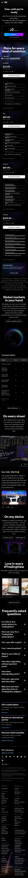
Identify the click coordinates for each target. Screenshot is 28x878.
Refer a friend (5, 848)
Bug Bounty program (20, 850)
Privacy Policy (18, 842)
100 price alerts (9, 145)
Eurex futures (18, 810)
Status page (18, 852)
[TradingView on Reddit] (3, 760)
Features (17, 788)
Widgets (17, 856)
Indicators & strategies (7, 866)
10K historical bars (9, 89)
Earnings (4, 818)
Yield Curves (5, 828)
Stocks (3, 793)
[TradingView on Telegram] (21, 757)
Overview (17, 798)
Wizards (4, 868)
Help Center (18, 822)
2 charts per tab (9, 83)
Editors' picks (5, 861)
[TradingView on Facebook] (6, 757)
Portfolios (4, 826)
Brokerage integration (20, 871)
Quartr (22, 778)
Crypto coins (5, 798)
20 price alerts (8, 95)
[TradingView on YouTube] (10, 757)
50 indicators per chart (11, 237)
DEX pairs (4, 802)
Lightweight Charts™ (20, 860)
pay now (17, 78)
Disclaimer (17, 840)
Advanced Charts (19, 861)
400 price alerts (9, 196)
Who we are (18, 816)
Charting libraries (19, 858)
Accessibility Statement (18, 846)
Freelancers (4, 870)
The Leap (17, 803)
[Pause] (25, 464)
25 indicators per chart (11, 187)
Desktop (4, 840)
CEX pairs (4, 800)
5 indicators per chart (10, 86)
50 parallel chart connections (12, 193)
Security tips (18, 848)
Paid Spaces (5, 871)
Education (4, 860)
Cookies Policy (18, 843)
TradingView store (19, 830)
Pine (3, 803)
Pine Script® (5, 833)
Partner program (19, 873)
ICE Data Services (19, 767)
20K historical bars (9, 190)
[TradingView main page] (5, 2)
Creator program (6, 850)
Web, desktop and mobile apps (13, 103)
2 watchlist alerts (9, 202)
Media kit (17, 825)
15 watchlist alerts (9, 252)
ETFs (3, 795)
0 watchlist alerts (9, 101)
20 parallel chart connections (12, 142)
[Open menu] (2, 2)
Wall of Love (5, 846)
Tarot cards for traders (20, 832)
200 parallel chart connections (12, 243)
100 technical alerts (10, 148)
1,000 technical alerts (10, 249)
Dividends (4, 820)
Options (4, 830)
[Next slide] (12, 507)
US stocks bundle (19, 812)
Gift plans (17, 793)
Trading (3, 858)
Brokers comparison (20, 802)
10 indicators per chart (11, 136)
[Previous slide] (3, 507)
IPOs (3, 822)
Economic (4, 816)
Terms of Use (18, 838)
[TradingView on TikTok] (25, 757)
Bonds (3, 796)
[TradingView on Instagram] (14, 757)
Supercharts (5, 788)
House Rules (5, 852)
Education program (19, 874)
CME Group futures (19, 808)
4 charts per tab (9, 133)
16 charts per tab (9, 234)
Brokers (17, 800)
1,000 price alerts (9, 246)
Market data (18, 792)
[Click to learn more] (22, 284)
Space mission (18, 818)
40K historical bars (9, 240)
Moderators (4, 853)
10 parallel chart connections (12, 92)
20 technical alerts (9, 98)
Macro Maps (5, 832)
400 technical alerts (10, 199)
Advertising (17, 869)
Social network (5, 845)
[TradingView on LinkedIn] (17, 757)
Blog (16, 820)
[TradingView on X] (3, 757)
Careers (17, 823)
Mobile (3, 838)
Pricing (16, 790)
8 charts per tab (9, 184)
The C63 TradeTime (20, 833)
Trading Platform (19, 863)
